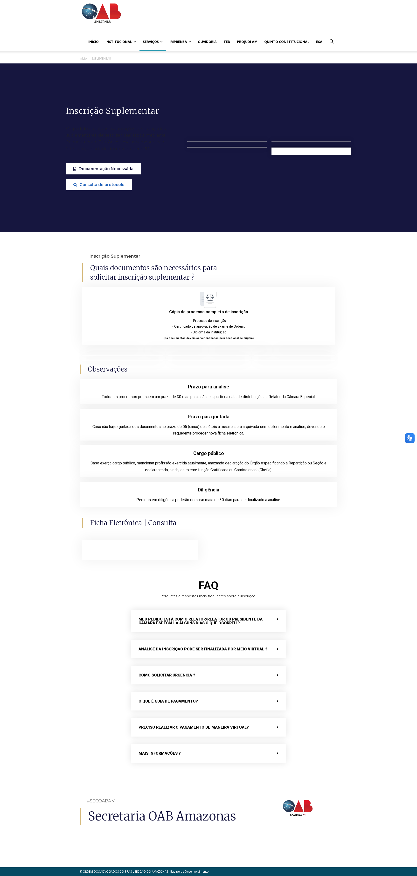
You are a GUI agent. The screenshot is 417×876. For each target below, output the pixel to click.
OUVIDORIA (207, 41)
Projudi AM (247, 41)
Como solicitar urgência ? (167, 675)
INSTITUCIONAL (118, 41)
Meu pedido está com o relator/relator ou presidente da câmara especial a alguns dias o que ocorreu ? (201, 621)
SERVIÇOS (151, 41)
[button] (331, 42)
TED (226, 41)
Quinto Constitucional (286, 41)
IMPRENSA (178, 41)
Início (93, 41)
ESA (319, 41)
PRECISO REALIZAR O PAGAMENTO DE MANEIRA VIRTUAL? (194, 727)
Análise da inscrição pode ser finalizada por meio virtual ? (203, 649)
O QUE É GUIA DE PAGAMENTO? (168, 701)
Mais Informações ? (160, 753)
